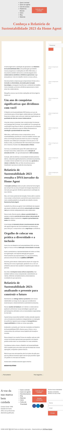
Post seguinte (38, 375)
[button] (23, 1)
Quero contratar (24, 2)
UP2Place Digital (47, 429)
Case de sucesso (24, 7)
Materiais (22, 17)
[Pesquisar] (50, 49)
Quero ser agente (25, 4)
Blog (21, 15)
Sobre (21, 13)
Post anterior (6, 375)
